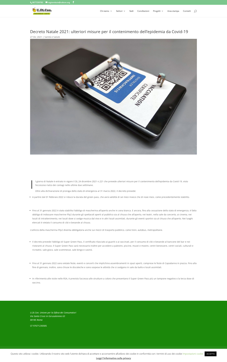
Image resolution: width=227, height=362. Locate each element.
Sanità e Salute (52, 36)
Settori (119, 11)
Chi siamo (104, 11)
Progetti (156, 11)
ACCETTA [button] (210, 353)
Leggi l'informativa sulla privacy (113, 358)
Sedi (131, 11)
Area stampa (173, 11)
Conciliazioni (143, 11)
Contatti (187, 11)
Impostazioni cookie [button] (193, 353)
